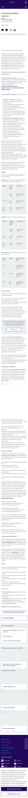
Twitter (18, 760)
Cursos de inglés (5, 745)
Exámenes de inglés (5, 742)
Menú (2, 7)
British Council (4, 3)
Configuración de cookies (14, 793)
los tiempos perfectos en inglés (9, 86)
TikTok (18, 766)
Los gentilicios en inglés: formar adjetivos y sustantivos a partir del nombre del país (14, 611)
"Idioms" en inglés (7, 636)
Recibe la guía (14, 329)
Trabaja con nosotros (6, 752)
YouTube (19, 763)
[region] (14, 783)
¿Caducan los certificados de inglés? (12, 640)
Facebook (6, 760)
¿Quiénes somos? (5, 739)
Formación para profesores (7, 747)
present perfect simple (7, 498)
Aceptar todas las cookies (14, 789)
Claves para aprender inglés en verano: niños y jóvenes (14, 631)
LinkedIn (6, 763)
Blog (5, 766)
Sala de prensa (4, 750)
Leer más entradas (8, 618)
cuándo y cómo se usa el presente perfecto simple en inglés (12, 88)
